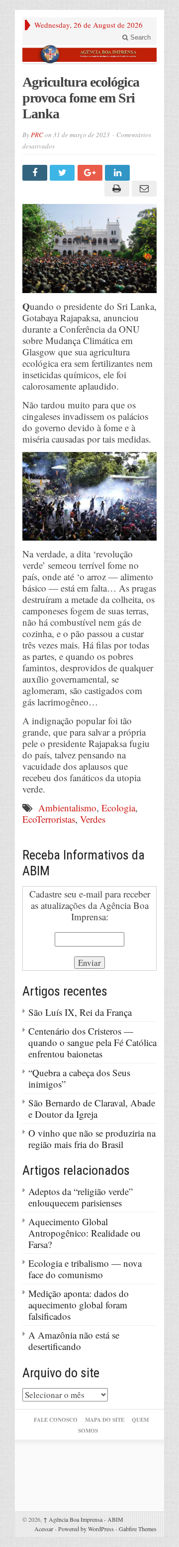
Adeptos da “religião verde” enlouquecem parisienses (80, 1197)
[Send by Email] (143, 189)
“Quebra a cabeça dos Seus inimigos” (79, 1078)
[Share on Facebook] (36, 173)
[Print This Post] (115, 189)
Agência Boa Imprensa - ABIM (83, 1519)
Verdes (92, 819)
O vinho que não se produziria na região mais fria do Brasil (92, 1138)
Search (139, 37)
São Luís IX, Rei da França (80, 1012)
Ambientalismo (67, 807)
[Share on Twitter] (63, 173)
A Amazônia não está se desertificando (73, 1340)
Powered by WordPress (86, 1529)
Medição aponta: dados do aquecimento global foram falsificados (78, 1304)
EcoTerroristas (48, 819)
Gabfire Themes (138, 1529)
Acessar (43, 1529)
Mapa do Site (104, 1420)
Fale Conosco (56, 1420)
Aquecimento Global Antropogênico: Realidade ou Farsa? (84, 1232)
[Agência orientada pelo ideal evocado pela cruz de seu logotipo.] (89, 54)
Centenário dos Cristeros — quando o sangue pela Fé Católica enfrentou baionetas (92, 1042)
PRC (37, 134)
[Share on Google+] (91, 173)
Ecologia (118, 807)
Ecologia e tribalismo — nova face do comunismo (85, 1269)
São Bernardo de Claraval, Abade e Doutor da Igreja (91, 1108)
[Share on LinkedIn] (118, 173)
